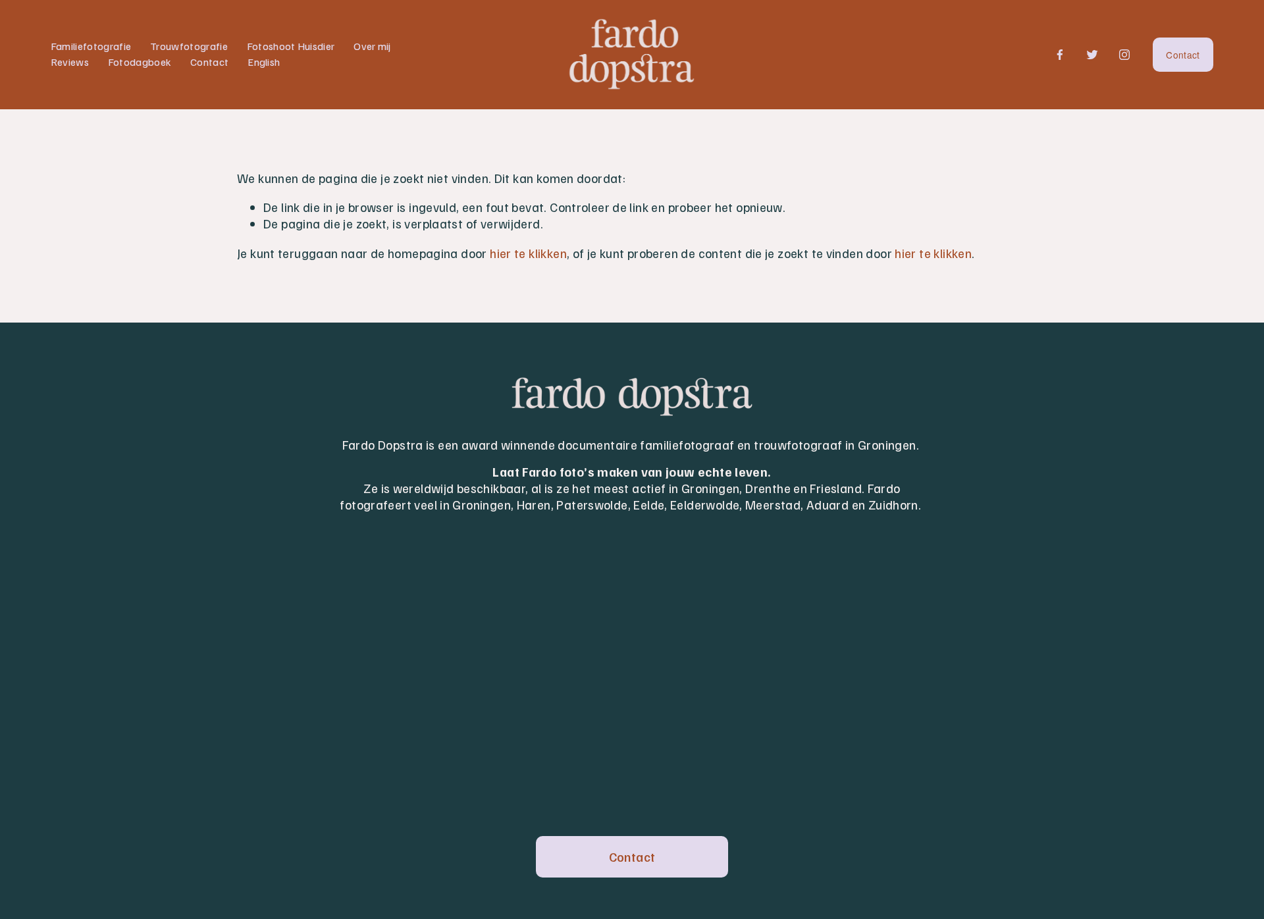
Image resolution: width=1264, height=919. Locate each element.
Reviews (70, 61)
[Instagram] (1124, 54)
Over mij (372, 46)
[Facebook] (1059, 54)
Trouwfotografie (189, 46)
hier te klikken (528, 253)
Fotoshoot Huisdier (291, 46)
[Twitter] (1092, 54)
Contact (209, 61)
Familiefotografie (91, 46)
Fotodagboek (140, 61)
